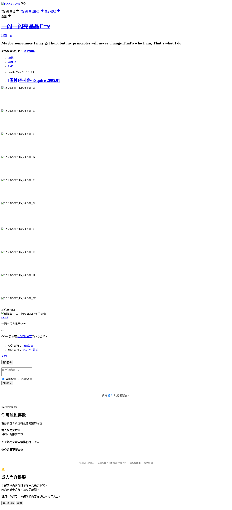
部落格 (12, 62)
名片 (11, 66)
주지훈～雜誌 (30, 349)
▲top (4, 355)
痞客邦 (21, 336)
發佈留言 (7, 383)
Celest (4, 317)
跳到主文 (6, 35)
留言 (29, 336)
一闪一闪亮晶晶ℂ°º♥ (25, 26)
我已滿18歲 (8, 503)
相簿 (11, 57)
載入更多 (7, 362)
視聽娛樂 (29, 51)
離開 (19, 503)
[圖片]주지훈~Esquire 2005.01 (34, 80)
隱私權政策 (135, 462)
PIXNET (90, 462)
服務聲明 (148, 462)
